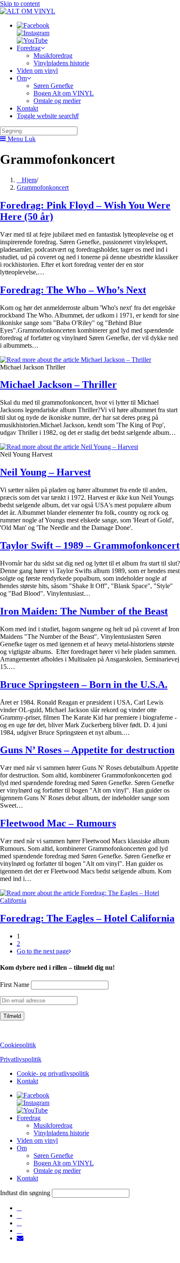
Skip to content (20, 3)
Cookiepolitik (18, 1045)
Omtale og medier (57, 1170)
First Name (14, 984)
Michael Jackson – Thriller (58, 384)
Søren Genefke (53, 1155)
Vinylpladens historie (61, 1132)
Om (22, 1148)
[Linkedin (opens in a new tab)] (19, 1223)
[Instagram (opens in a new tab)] (19, 1215)
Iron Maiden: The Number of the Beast (84, 611)
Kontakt (27, 1081)
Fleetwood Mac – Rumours (58, 823)
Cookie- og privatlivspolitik (53, 1073)
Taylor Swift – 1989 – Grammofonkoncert (90, 545)
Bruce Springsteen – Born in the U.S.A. (83, 684)
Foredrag (29, 1117)
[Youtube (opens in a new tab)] (19, 1230)
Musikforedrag (52, 1125)
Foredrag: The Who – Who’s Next (73, 289)
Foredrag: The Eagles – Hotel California (87, 918)
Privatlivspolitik (20, 1059)
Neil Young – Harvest (45, 472)
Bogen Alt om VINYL (63, 1163)
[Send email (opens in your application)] (20, 1238)
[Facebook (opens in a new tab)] (19, 1207)
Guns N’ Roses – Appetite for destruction (87, 749)
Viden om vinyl (37, 1140)
